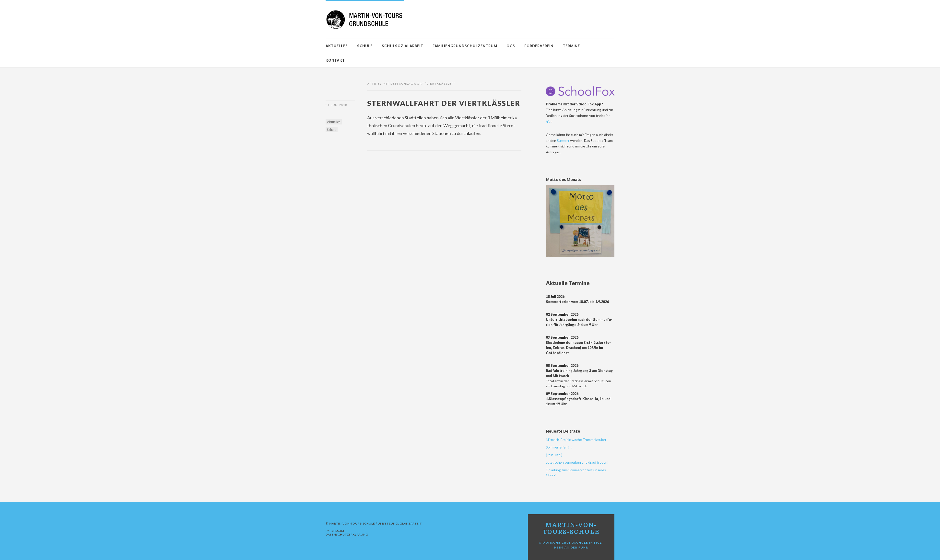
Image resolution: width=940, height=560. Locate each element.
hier (549, 121)
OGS (510, 46)
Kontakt (335, 60)
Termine (571, 46)
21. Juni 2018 (336, 105)
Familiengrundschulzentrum (465, 46)
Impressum (335, 531)
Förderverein (538, 46)
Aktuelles (337, 46)
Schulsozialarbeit (402, 46)
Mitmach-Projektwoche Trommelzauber (576, 439)
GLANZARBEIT (411, 523)
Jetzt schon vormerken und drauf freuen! (577, 462)
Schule (365, 46)
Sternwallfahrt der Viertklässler (443, 103)
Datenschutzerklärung (347, 534)
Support (563, 140)
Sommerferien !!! (559, 447)
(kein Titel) (554, 455)
